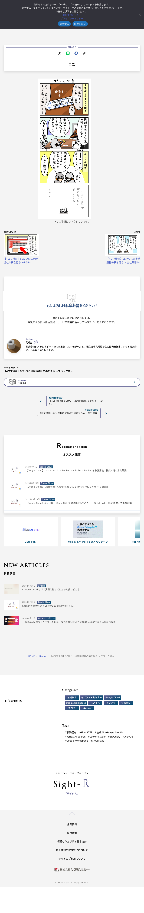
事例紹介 (71, 732)
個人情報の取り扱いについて (72, 849)
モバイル (95, 703)
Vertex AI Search (76, 736)
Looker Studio (98, 736)
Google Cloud (113, 697)
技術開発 (125, 703)
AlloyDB (128, 736)
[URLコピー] (84, 53)
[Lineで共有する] (68, 53)
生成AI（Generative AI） (110, 732)
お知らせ (71, 697)
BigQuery (115, 736)
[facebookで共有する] (76, 53)
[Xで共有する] (59, 53)
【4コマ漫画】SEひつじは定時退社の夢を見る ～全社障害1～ (123, 260)
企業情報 (72, 824)
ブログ (71, 708)
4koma (42, 656)
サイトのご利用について (72, 858)
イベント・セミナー (91, 697)
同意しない (80, 23)
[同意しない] (139, 14)
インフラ (110, 703)
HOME (31, 656)
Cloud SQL (98, 740)
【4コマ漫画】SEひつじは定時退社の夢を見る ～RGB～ (21, 260)
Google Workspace (76, 703)
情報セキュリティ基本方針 (72, 841)
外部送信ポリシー (72, 14)
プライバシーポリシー (72, 18)
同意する (64, 23)
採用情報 (72, 832)
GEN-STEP (86, 732)
